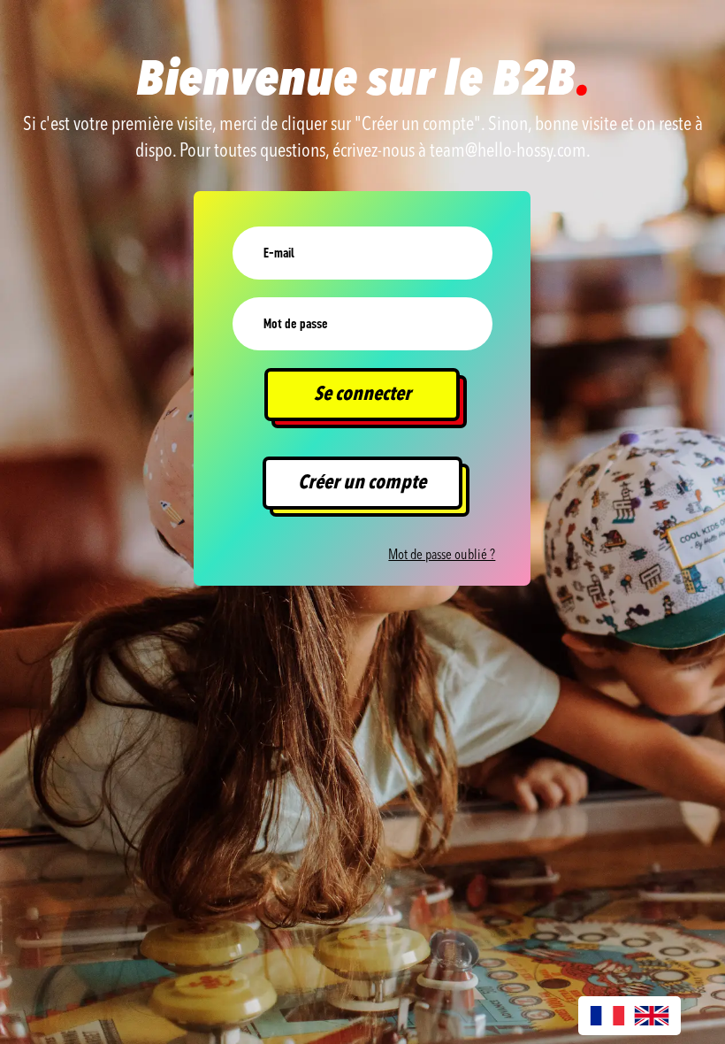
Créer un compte (362, 483)
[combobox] (607, 1015)
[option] (652, 1015)
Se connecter (362, 394)
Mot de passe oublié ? (441, 556)
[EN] (652, 1015)
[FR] (607, 1015)
